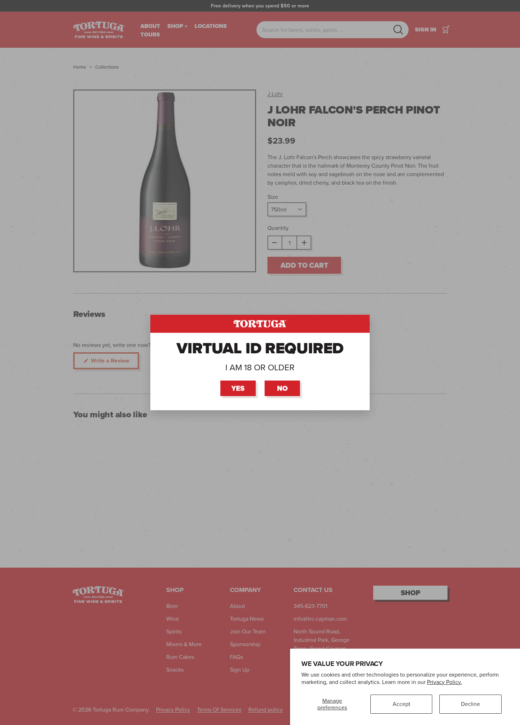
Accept (401, 704)
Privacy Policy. (444, 682)
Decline (470, 704)
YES (237, 388)
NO (282, 388)
